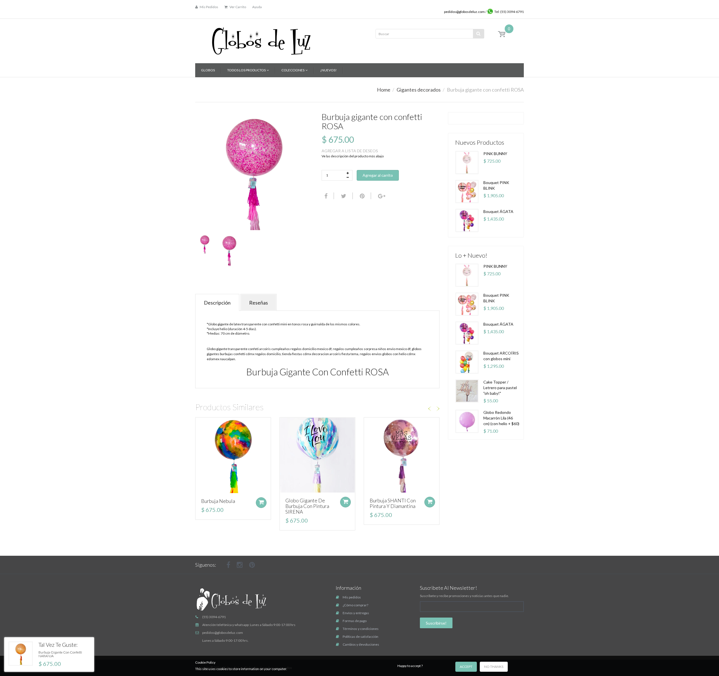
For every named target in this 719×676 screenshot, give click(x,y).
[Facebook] (325, 195)
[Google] (381, 195)
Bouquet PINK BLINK (496, 185)
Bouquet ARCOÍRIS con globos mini (501, 356)
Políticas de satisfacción (360, 636)
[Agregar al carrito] (261, 502)
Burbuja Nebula (218, 501)
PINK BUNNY (495, 153)
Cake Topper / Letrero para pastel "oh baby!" (500, 388)
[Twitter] (343, 195)
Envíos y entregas (356, 613)
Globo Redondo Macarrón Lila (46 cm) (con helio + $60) (501, 418)
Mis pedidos (352, 597)
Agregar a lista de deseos (350, 150)
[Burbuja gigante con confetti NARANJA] (20, 653)
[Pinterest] (252, 565)
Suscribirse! (436, 623)
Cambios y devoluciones (361, 644)
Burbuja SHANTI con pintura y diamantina (393, 503)
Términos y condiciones (361, 629)
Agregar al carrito (378, 175)
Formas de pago (355, 621)
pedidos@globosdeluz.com (464, 12)
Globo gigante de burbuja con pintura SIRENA (307, 506)
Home (383, 90)
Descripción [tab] (217, 303)
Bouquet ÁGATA (498, 211)
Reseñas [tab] (258, 303)
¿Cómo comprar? (355, 605)
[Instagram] (240, 565)
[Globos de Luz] (261, 39)
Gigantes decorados (419, 90)
